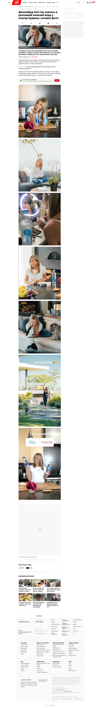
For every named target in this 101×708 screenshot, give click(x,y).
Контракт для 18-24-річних (59, 651)
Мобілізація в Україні (58, 642)
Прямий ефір (24, 648)
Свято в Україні (33, 2)
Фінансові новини (73, 648)
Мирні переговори (41, 648)
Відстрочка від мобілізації (58, 653)
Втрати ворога (40, 655)
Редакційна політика (55, 624)
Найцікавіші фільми (25, 663)
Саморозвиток (40, 670)
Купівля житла (56, 665)
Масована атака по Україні (43, 652)
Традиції (25, 2)
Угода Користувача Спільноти (66, 631)
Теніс (70, 667)
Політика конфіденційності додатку (66, 628)
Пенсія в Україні (72, 655)
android (56, 698)
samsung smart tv (79, 698)
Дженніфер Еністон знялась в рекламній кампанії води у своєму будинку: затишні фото (47, 6)
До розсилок (43, 680)
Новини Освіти (40, 661)
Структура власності (77, 626)
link (36, 631)
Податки (70, 653)
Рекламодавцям (54, 631)
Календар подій (50, 2)
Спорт (70, 661)
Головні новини (24, 644)
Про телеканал (54, 626)
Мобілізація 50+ (56, 648)
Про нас (53, 619)
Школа (38, 666)
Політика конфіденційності (66, 620)
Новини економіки (74, 642)
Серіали (22, 670)
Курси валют (71, 646)
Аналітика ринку (56, 663)
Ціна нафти (71, 644)
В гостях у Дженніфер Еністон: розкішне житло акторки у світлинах (37, 67)
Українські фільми (25, 665)
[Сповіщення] (83, 3)
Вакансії (74, 624)
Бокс (70, 663)
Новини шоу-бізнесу (29, 6)
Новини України (24, 646)
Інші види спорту (72, 670)
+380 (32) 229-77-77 (60, 689)
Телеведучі (53, 628)
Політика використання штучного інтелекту (66, 623)
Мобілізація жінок (57, 649)
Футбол (70, 665)
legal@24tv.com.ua (68, 691)
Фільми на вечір (24, 667)
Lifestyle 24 (21, 6)
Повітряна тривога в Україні (43, 650)
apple (63, 698)
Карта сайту (75, 631)
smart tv (71, 698)
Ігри (74, 633)
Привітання (41, 2)
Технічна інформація (77, 619)
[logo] (16, 2)
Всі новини (24, 642)
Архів (74, 628)
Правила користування (54, 634)
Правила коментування (65, 634)
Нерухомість (56, 661)
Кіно (22, 661)
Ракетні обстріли (40, 644)
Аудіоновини (24, 652)
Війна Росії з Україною (43, 642)
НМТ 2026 (39, 668)
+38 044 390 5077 (39, 621)
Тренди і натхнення (57, 667)
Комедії (22, 668)
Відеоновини (24, 650)
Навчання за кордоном (42, 672)
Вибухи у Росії (40, 653)
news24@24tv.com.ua (24, 621)
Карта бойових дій (41, 646)
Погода (22, 653)
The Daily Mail (33, 57)
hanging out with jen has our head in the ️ (28, 556)
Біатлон (70, 668)
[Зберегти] (57, 23)
